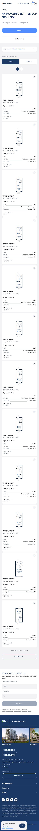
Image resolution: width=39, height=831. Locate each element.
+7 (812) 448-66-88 (23, 3)
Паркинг (14, 23)
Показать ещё (18, 656)
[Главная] (4, 10)
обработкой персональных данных (22, 711)
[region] (19, 23)
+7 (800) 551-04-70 (8, 755)
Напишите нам (18, 775)
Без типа (10, 61)
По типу (28, 61)
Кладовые (24, 23)
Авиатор (33, 745)
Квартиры (6, 23)
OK (22, 825)
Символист (6, 745)
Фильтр (19, 30)
